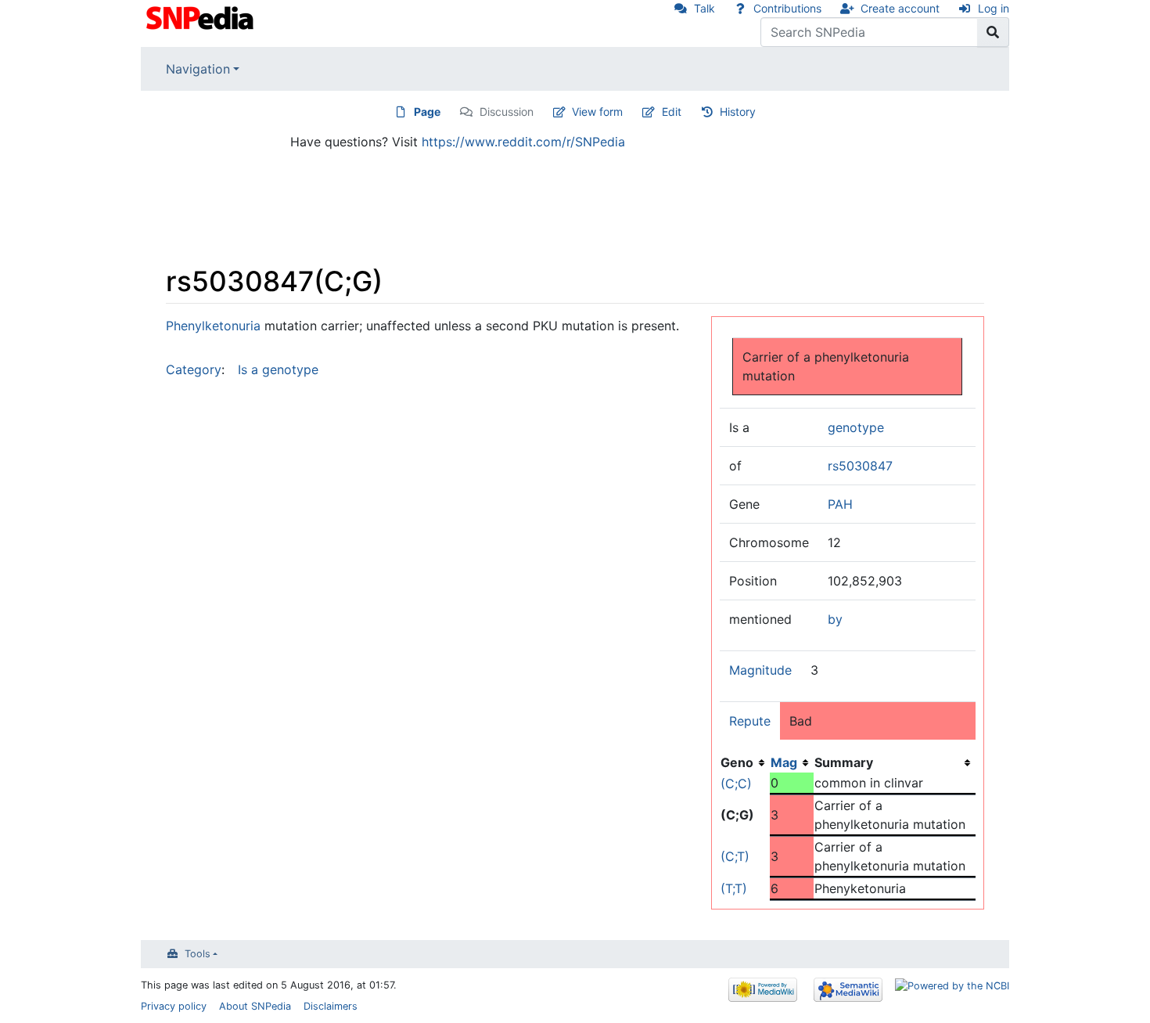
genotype (856, 427)
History (738, 111)
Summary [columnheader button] (843, 762)
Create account (900, 8)
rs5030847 (860, 466)
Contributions (787, 8)
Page (427, 111)
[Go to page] (993, 32)
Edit (671, 111)
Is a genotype (278, 369)
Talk (704, 8)
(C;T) (735, 856)
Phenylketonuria (213, 325)
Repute (750, 721)
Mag (784, 762)
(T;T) (734, 888)
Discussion (507, 111)
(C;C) (736, 783)
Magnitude (760, 670)
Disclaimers (331, 1006)
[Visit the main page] (201, 16)
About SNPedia (255, 1006)
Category (193, 369)
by (835, 619)
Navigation (198, 69)
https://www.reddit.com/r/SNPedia (523, 141)
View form (597, 111)
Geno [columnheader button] (737, 762)
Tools (197, 954)
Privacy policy (174, 1006)
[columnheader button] (792, 762)
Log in (993, 8)
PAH (840, 504)
